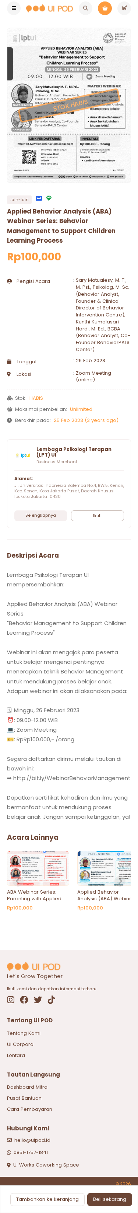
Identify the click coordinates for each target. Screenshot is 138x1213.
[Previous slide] (18, 881)
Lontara (16, 1055)
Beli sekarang (109, 1199)
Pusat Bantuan (24, 1098)
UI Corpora (20, 1044)
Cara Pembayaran (29, 1109)
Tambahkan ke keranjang (47, 1199)
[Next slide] (119, 881)
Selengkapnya (40, 515)
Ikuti (97, 516)
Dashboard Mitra (27, 1087)
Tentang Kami (23, 1033)
